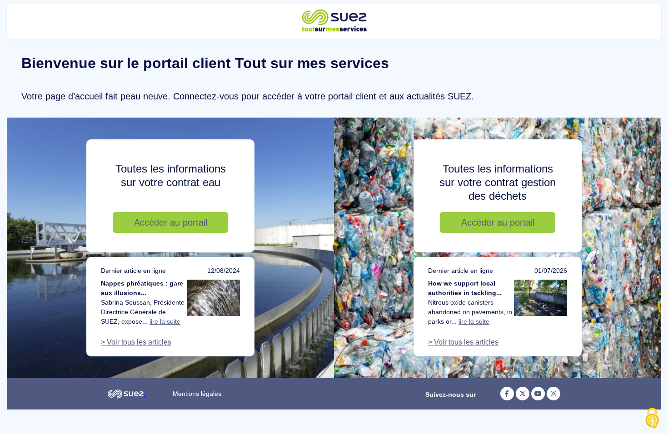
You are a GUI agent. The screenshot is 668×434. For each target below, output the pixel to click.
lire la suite (165, 321)
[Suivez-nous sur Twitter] (522, 393)
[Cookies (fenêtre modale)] (652, 418)
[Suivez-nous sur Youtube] (538, 393)
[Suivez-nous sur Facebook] (507, 393)
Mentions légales (197, 393)
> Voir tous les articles (136, 342)
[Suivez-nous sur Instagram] (553, 393)
